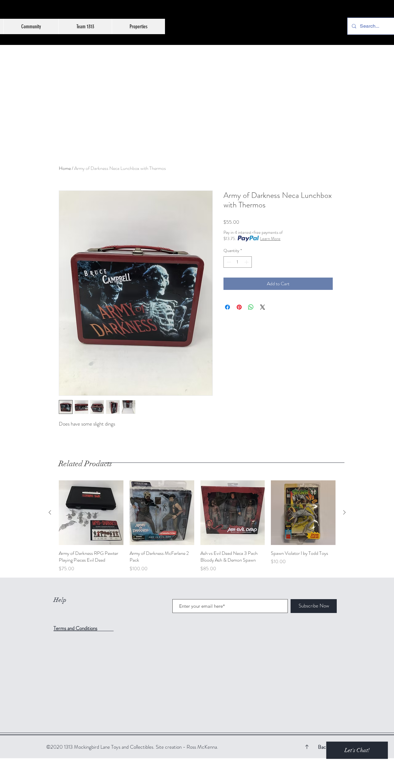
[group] (197, 526)
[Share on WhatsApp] (251, 307)
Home (65, 168)
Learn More (270, 238)
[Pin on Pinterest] (239, 307)
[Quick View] (91, 512)
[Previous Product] (50, 512)
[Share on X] (262, 307)
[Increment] (247, 262)
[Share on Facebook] (227, 307)
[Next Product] (344, 512)
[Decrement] (228, 262)
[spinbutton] (237, 262)
